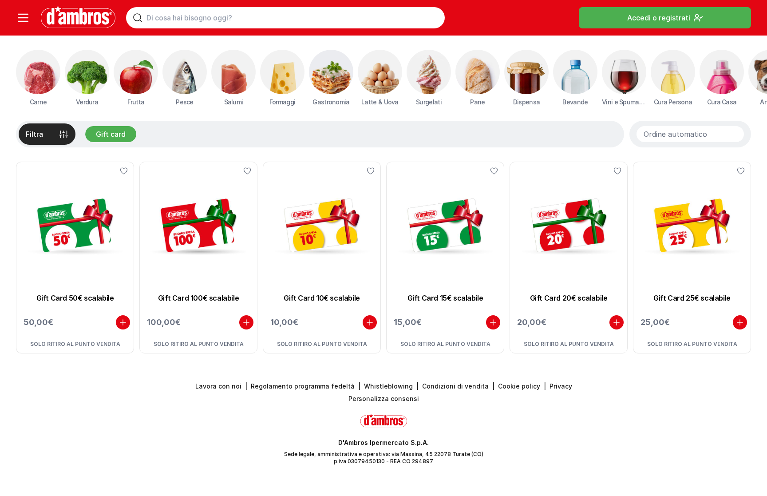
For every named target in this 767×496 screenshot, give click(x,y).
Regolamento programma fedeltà (303, 386)
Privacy (561, 386)
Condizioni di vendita (455, 386)
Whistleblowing (388, 386)
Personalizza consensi (383, 398)
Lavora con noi (218, 386)
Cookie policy (519, 386)
